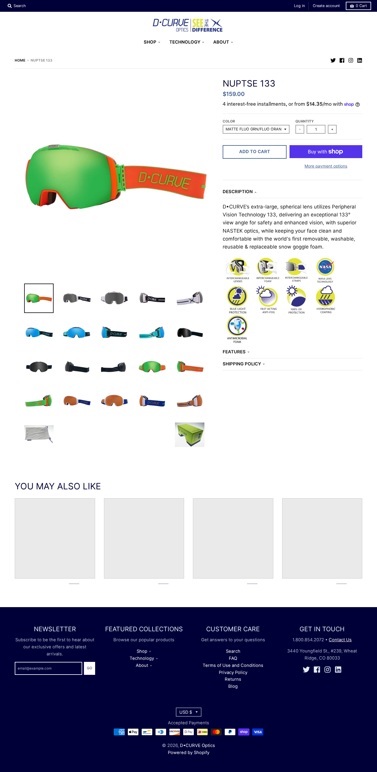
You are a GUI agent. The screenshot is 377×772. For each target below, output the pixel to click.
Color (229, 121)
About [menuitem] (221, 42)
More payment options (326, 166)
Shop (142, 651)
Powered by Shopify (188, 752)
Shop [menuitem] (150, 42)
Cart (361, 6)
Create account (326, 6)
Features (234, 351)
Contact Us (340, 639)
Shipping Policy (242, 364)
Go (89, 668)
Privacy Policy (233, 672)
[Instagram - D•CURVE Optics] (350, 60)
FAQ (233, 658)
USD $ (185, 712)
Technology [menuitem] (184, 42)
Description (238, 191)
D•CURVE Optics (197, 745)
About (142, 665)
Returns (233, 679)
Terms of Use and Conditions (233, 665)
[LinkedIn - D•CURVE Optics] (359, 60)
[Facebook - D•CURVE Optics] (342, 60)
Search (233, 651)
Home (20, 60)
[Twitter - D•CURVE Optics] (333, 60)
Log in (299, 6)
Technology (142, 658)
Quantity (304, 121)
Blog (233, 686)
